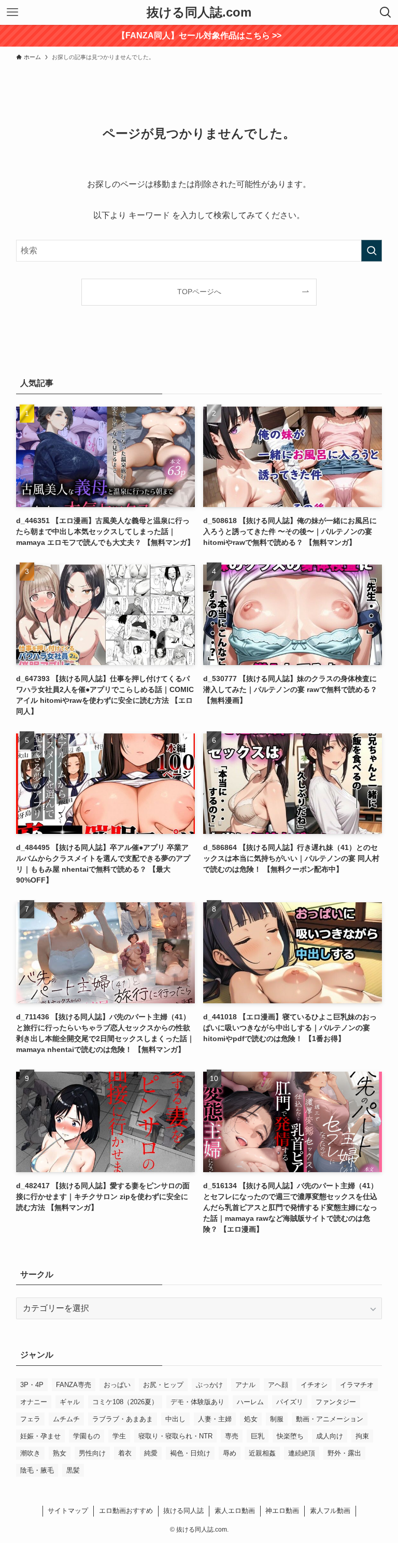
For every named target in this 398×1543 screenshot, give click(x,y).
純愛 (151, 1453)
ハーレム (250, 1402)
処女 (251, 1419)
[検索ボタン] (385, 12)
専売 (231, 1436)
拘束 (362, 1436)
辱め (229, 1453)
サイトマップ (68, 1511)
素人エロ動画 (235, 1511)
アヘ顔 (278, 1385)
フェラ (30, 1419)
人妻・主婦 (215, 1419)
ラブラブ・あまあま (122, 1419)
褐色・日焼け (190, 1453)
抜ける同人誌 (183, 1511)
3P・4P (32, 1385)
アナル (245, 1385)
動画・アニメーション (329, 1419)
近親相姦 (262, 1453)
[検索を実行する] (371, 251)
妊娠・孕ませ (40, 1436)
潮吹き (30, 1453)
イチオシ (314, 1385)
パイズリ (289, 1402)
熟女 (59, 1453)
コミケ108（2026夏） (125, 1402)
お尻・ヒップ (163, 1385)
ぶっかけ (209, 1385)
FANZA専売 (73, 1385)
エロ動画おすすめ (126, 1511)
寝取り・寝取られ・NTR (175, 1436)
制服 (276, 1419)
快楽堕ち (290, 1436)
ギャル (70, 1402)
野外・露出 (344, 1453)
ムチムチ (66, 1419)
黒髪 (73, 1470)
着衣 (125, 1453)
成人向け (329, 1436)
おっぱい (117, 1385)
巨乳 (257, 1436)
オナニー (33, 1402)
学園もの (86, 1436)
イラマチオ (357, 1385)
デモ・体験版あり (197, 1402)
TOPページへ (199, 291)
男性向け (92, 1453)
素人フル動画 (330, 1511)
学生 (119, 1436)
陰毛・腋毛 (37, 1470)
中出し (175, 1419)
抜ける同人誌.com (199, 12)
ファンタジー (336, 1402)
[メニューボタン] (12, 12)
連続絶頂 (301, 1453)
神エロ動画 (282, 1511)
